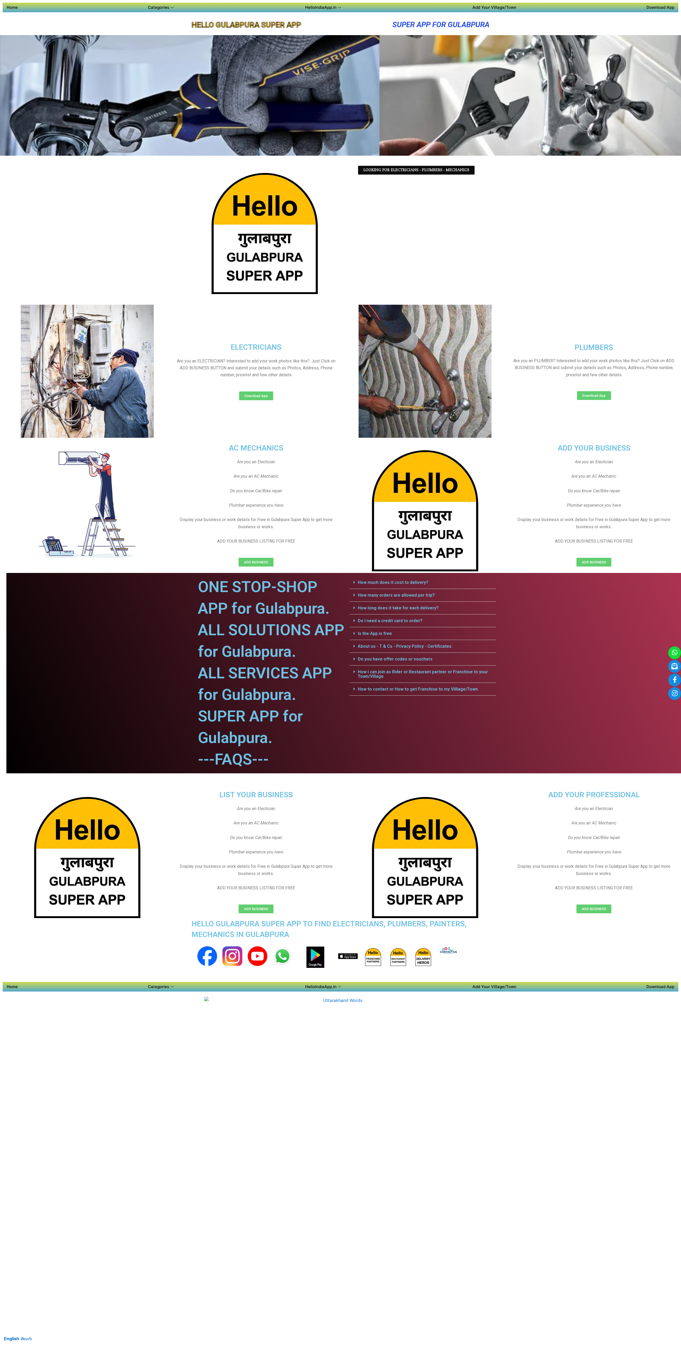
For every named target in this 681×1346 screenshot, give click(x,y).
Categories (158, 7)
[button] (423, 582)
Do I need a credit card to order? (390, 620)
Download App (660, 7)
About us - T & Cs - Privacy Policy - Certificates (404, 646)
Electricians (256, 347)
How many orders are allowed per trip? (396, 595)
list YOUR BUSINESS (256, 794)
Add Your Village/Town (494, 7)
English (11, 1338)
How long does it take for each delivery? (398, 607)
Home (12, 7)
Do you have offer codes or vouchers (395, 659)
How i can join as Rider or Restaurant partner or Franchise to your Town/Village (423, 674)
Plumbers (594, 347)
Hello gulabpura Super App (246, 24)
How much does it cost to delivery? (393, 582)
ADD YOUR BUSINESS (594, 448)
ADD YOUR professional (594, 794)
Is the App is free (375, 633)
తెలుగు (26, 1338)
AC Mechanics (256, 448)
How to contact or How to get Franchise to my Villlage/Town (418, 689)
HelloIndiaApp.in (321, 7)
